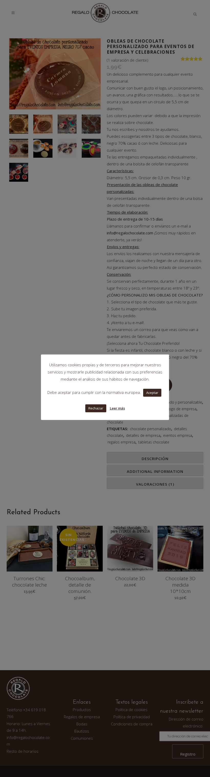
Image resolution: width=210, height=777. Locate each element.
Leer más (117, 408)
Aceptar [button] (152, 392)
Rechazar (95, 408)
